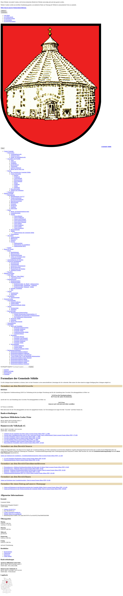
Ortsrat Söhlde (18, 226)
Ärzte (12, 160)
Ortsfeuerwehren (15, 155)
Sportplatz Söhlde (18, 342)
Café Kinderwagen (16, 278)
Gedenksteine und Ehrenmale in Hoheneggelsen (26, 315)
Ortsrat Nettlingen (19, 225)
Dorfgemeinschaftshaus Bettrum (19, 351)
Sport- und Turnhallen (16, 326)
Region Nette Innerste (16, 321)
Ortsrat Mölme (18, 223)
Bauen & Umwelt (8, 249)
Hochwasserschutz (16, 267)
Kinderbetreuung (11, 279)
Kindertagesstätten (15, 282)
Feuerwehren (10, 152)
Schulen (9, 291)
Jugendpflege (10, 296)
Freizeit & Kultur (8, 299)
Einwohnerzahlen (15, 189)
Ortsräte (13, 214)
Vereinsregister (14, 308)
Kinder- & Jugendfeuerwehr (18, 157)
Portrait (9, 171)
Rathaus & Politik (8, 193)
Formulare (13, 204)
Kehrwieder (14, 208)
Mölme (16, 183)
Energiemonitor (15, 264)
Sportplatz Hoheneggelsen (21, 339)
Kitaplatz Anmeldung (16, 288)
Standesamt (14, 205)
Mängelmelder (14, 202)
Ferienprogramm (15, 297)
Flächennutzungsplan (16, 255)
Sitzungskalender (15, 229)
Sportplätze (14, 335)
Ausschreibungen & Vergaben (15, 259)
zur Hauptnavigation (9, 18)
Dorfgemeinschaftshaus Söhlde (19, 362)
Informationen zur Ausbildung (22, 244)
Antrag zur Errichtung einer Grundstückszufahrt (18, 257)
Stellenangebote (18, 243)
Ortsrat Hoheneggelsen (20, 220)
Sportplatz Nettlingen (19, 341)
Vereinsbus (13, 309)
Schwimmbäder (11, 300)
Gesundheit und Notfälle (13, 158)
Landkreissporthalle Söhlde (21, 332)
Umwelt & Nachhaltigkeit (14, 261)
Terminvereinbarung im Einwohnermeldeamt (17, 198)
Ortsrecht (13, 240)
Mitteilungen (14, 238)
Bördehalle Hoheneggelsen (21, 327)
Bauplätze (10, 272)
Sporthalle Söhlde (18, 330)
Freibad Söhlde (15, 303)
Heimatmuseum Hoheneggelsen (19, 312)
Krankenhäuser (15, 164)
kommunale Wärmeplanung (18, 266)
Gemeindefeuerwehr (16, 154)
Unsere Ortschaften (16, 174)
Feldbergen (17, 177)
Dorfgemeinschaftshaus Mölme (19, 359)
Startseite (6, 369)
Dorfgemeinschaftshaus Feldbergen (20, 353)
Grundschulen (14, 293)
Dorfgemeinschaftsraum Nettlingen (20, 360)
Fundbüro (13, 207)
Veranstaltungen (11, 323)
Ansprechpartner (15, 237)
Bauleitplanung (15, 252)
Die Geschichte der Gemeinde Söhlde (21, 172)
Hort (12, 290)
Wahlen (13, 231)
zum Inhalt (7, 15)
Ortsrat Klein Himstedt (20, 222)
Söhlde (16, 186)
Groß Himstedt (18, 178)
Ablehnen (3, 10)
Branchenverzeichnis (16, 201)
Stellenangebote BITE (20, 246)
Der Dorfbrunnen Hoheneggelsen (23, 317)
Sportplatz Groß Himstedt (21, 338)
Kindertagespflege (15, 281)
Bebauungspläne (15, 253)
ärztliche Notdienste (16, 168)
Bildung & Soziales (9, 273)
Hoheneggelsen (18, 180)
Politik (9, 210)
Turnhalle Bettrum (19, 333)
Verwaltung (10, 235)
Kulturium (13, 320)
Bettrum (16, 175)
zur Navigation (8, 20)
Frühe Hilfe (10, 275)
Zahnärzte (13, 161)
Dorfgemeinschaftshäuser (14, 350)
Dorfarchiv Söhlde (15, 318)
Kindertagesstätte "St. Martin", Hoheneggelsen (26, 284)
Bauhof (9, 247)
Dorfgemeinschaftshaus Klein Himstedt (21, 357)
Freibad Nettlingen (16, 302)
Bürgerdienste (11, 195)
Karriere (13, 241)
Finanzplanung (15, 234)
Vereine (9, 306)
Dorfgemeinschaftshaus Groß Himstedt (21, 354)
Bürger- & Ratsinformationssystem (20, 211)
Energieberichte (15, 262)
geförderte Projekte (16, 270)
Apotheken (14, 163)
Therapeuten (14, 166)
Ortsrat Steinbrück (19, 228)
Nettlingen (17, 184)
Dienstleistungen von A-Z (17, 196)
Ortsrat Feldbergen (19, 217)
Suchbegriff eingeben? (7, 366)
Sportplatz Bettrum (19, 336)
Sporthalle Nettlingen (19, 329)
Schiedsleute (10, 192)
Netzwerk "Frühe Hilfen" (17, 276)
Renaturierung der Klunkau (18, 269)
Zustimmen (4, 12)
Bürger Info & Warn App (17, 169)
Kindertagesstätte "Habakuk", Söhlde (24, 287)
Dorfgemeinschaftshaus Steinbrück (20, 364)
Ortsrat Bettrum (18, 216)
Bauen (9, 250)
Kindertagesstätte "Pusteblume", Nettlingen (25, 285)
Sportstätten (10, 324)
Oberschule (14, 294)
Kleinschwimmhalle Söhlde (18, 305)
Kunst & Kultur (11, 311)
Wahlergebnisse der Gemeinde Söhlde (24, 232)
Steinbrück (17, 187)
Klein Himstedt (18, 181)
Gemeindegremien (15, 213)
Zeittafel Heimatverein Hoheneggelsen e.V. (25, 314)
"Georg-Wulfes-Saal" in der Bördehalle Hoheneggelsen (25, 356)
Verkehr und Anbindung (17, 190)
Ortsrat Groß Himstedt (20, 219)
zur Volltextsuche (8, 17)
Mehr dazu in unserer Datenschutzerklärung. (13, 7)
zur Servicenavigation (9, 21)
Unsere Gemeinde (9, 151)
